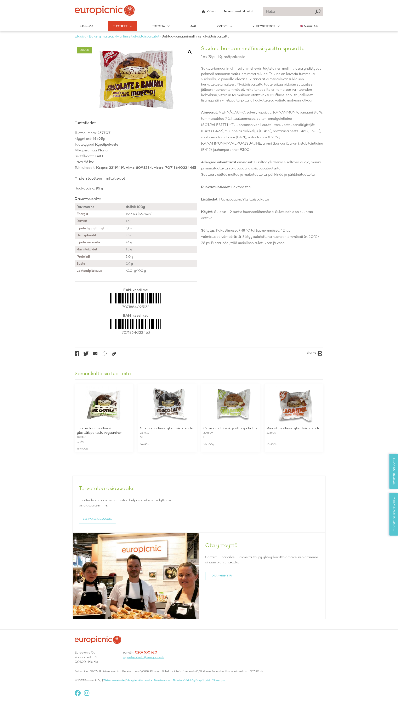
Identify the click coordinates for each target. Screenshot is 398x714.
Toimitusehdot (162, 680)
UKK (193, 26)
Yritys (222, 26)
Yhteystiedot (263, 26)
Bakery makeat (101, 36)
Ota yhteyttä (222, 576)
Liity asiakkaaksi (97, 519)
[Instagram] (88, 693)
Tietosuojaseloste (113, 680)
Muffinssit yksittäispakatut (137, 36)
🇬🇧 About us (309, 26)
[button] (190, 52)
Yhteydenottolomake (139, 680)
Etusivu (86, 26)
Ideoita (158, 26)
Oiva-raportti (220, 680)
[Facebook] (79, 693)
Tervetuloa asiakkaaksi (238, 11)
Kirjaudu (212, 11)
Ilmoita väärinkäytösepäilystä (191, 680)
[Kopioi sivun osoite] (113, 353)
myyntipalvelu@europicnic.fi (143, 657)
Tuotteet (120, 26)
